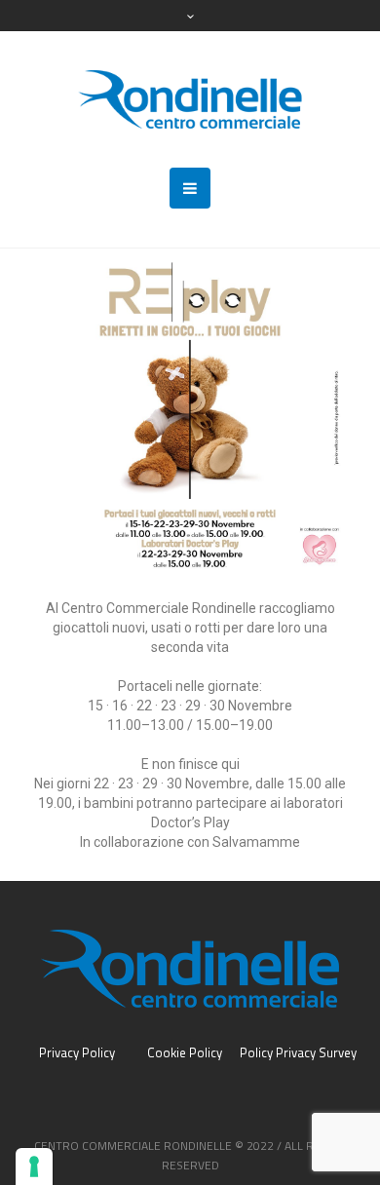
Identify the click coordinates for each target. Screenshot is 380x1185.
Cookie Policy (184, 1052)
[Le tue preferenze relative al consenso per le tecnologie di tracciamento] (34, 1166)
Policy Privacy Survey (298, 1052)
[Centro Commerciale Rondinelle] (190, 99)
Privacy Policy (77, 1052)
